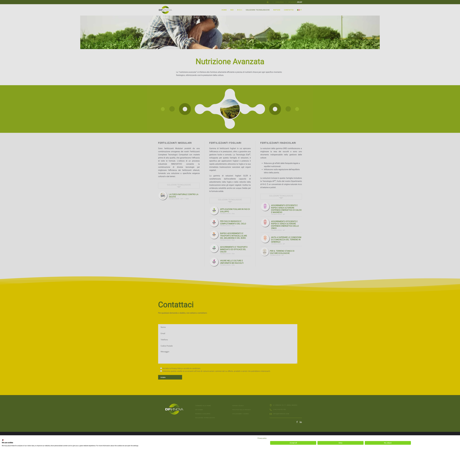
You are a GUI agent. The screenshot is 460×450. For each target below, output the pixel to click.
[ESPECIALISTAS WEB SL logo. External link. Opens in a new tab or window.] (3, 440)
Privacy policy (262, 438)
